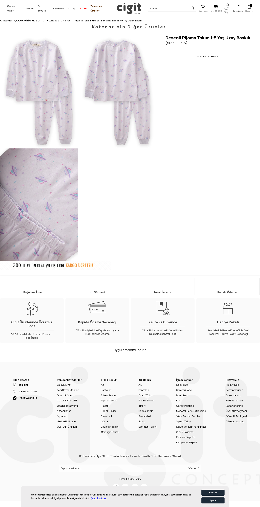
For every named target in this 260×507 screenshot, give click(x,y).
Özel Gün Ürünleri (67, 426)
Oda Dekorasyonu (67, 405)
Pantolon (106, 390)
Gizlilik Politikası (185, 432)
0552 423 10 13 (28, 398)
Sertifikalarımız (234, 390)
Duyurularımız (233, 395)
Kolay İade (182, 384)
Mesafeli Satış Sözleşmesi (191, 411)
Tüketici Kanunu (235, 421)
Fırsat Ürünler (65, 395)
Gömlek (105, 421)
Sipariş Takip (183, 421)
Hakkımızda (232, 384)
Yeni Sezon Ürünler (68, 390)
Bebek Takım (108, 411)
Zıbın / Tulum (108, 395)
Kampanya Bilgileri (186, 442)
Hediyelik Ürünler (67, 421)
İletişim (23, 384)
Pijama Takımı (109, 400)
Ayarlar (213, 500)
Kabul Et (213, 492)
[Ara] (192, 8)
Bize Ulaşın (182, 395)
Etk (178, 400)
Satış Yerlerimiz (234, 405)
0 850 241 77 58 (28, 391)
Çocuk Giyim (64, 384)
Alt (102, 384)
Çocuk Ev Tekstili (67, 400)
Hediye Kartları (234, 400)
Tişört (104, 405)
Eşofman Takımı (110, 426)
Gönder (192, 468)
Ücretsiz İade (184, 390)
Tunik (141, 421)
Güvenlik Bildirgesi (236, 416)
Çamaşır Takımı (110, 432)
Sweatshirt (107, 416)
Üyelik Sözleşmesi (236, 411)
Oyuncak (62, 416)
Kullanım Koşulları (185, 437)
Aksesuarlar (64, 411)
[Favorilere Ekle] (181, 56)
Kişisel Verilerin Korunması (191, 426)
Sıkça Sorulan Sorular (188, 416)
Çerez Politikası (98, 498)
